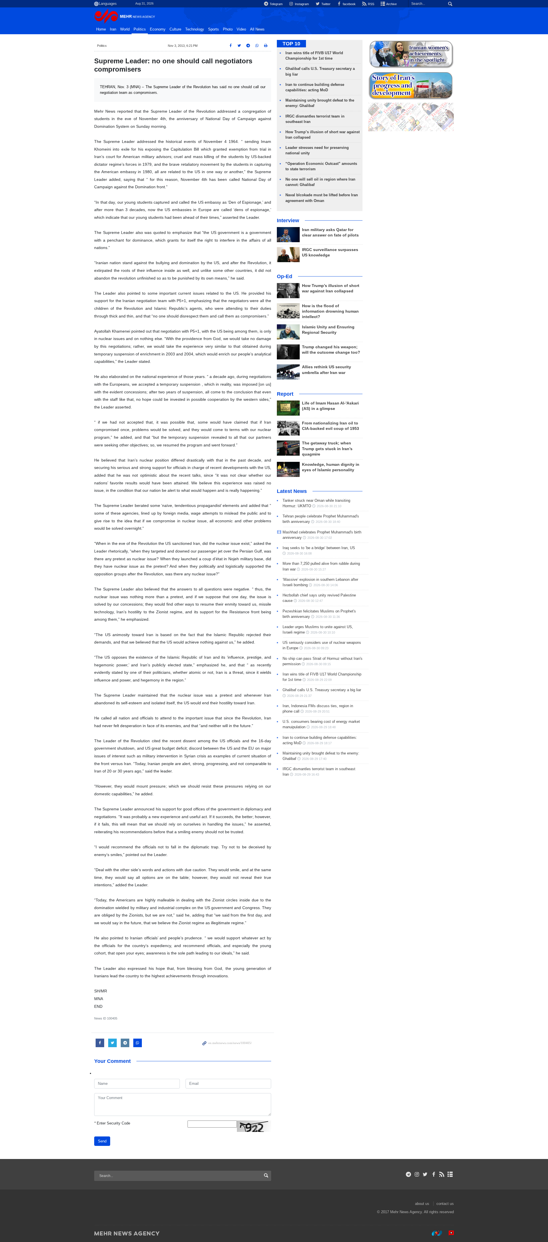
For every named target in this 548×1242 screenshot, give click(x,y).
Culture (175, 29)
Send (102, 1141)
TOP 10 (291, 43)
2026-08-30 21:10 (329, 506)
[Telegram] (408, 1174)
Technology (194, 29)
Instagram (301, 4)
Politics (140, 29)
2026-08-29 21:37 (299, 695)
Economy (158, 29)
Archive (391, 4)
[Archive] (450, 1174)
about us (422, 1203)
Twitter (325, 4)
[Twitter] (425, 1174)
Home (101, 29)
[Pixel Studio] (448, 1233)
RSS (370, 4)
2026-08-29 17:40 (314, 758)
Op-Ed (284, 276)
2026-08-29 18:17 (319, 743)
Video (241, 29)
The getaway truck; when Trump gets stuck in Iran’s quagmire (327, 448)
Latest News (292, 491)
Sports (213, 29)
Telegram (276, 4)
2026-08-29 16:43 (307, 774)
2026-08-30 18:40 (328, 521)
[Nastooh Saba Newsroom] (434, 1233)
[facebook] (433, 1174)
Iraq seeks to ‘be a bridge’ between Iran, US (319, 548)
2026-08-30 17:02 (319, 537)
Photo (228, 29)
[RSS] (442, 1174)
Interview (288, 220)
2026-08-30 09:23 (316, 648)
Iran (113, 29)
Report (285, 394)
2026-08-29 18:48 (323, 727)
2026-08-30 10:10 (323, 632)
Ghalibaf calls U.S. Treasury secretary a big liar (322, 690)
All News (257, 29)
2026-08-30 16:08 (299, 553)
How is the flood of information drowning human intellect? (330, 311)
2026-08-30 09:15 (318, 664)
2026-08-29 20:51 (317, 711)
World (125, 29)
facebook (349, 4)
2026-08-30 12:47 (310, 600)
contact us (445, 1203)
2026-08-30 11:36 (328, 616)
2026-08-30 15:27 (313, 569)
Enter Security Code (112, 1123)
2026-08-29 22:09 (319, 679)
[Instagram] (416, 1174)
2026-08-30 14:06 (325, 585)
